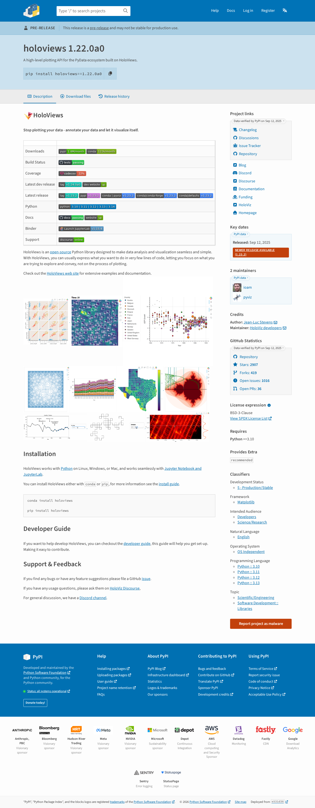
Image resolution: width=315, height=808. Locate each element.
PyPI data (240, 234)
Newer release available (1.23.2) (255, 252)
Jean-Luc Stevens (258, 322)
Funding (245, 197)
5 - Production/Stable (255, 487)
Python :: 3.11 (248, 572)
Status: (46, 691)
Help (215, 10)
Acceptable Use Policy (265, 694)
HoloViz (245, 205)
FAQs (101, 694)
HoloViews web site (63, 273)
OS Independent (251, 551)
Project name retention (114, 687)
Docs (231, 10)
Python (67, 468)
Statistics (155, 681)
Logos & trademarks (162, 687)
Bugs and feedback (212, 668)
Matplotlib (245, 502)
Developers (246, 517)
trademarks (117, 802)
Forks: (248, 373)
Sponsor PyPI (208, 687)
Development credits (213, 694)
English (243, 537)
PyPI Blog (155, 668)
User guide (105, 681)
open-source (60, 252)
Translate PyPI (208, 681)
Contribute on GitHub (214, 675)
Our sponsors (158, 694)
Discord (245, 173)
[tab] (39, 96)
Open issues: (254, 380)
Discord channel (92, 598)
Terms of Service (261, 668)
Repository (248, 154)
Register (268, 10)
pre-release (99, 28)
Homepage (248, 212)
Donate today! (35, 702)
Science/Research (252, 522)
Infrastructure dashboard (166, 675)
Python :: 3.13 (248, 583)
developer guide (137, 543)
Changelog (248, 130)
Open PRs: (250, 388)
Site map (240, 802)
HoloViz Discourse (125, 588)
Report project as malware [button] (261, 623)
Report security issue (264, 675)
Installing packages (111, 668)
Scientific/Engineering (255, 597)
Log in (248, 10)
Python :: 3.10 (248, 566)
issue (146, 578)
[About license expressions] (269, 405)
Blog (242, 165)
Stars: (248, 364)
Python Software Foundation (44, 672)
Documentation (252, 189)
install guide (169, 484)
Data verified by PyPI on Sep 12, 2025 (258, 121)
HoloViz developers (266, 328)
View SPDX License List (249, 418)
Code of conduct (261, 681)
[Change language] (285, 10)
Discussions (249, 138)
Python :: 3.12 (248, 577)
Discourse (247, 181)
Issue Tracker (250, 145)
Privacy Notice (259, 687)
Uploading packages (112, 675)
